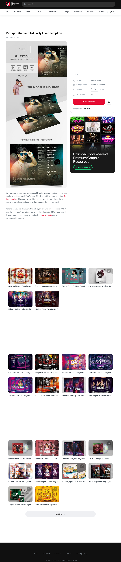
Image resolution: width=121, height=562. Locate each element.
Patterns (102, 12)
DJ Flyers (94, 89)
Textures (39, 12)
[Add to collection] (109, 102)
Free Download (89, 102)
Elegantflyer (87, 109)
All (7, 12)
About (36, 554)
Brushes (90, 12)
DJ (18, 38)
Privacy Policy (81, 554)
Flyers (12, 38)
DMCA (68, 554)
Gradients (78, 12)
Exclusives (17, 12)
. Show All (101, 89)
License (46, 554)
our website (47, 215)
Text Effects (52, 12)
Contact (58, 554)
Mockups (65, 12)
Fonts (28, 12)
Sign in (111, 12)
